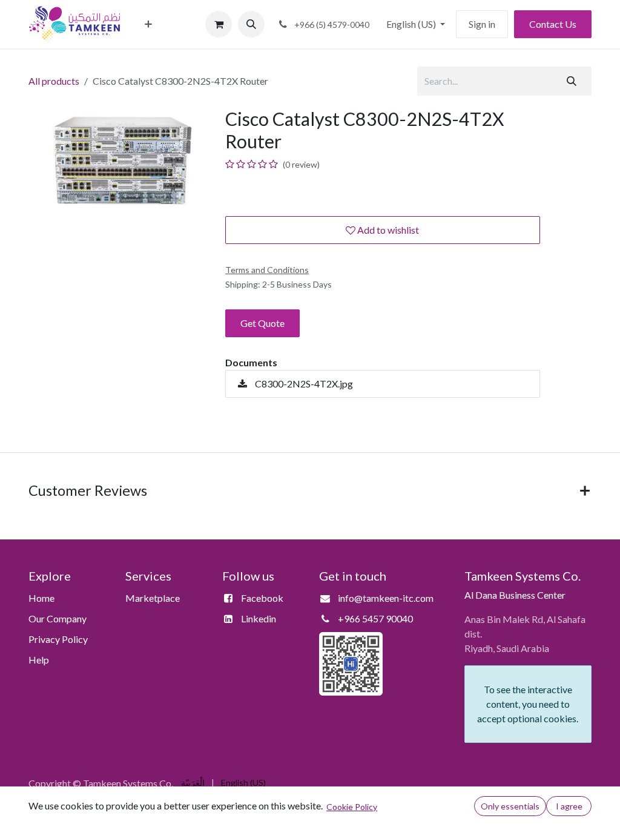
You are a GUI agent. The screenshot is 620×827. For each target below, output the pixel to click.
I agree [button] (569, 806)
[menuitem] (148, 24)
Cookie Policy (351, 807)
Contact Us (552, 24)
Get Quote (262, 323)
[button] (251, 24)
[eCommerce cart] (218, 24)
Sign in (482, 24)
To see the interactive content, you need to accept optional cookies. (527, 704)
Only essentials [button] (510, 806)
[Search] (572, 81)
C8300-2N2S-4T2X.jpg (303, 383)
